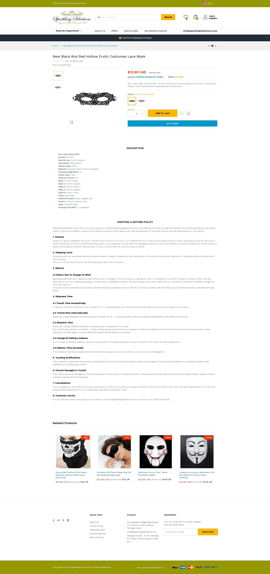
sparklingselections (149, 77)
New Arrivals (131, 31)
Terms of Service (98, 533)
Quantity (131, 109)
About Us (100, 31)
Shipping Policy (97, 530)
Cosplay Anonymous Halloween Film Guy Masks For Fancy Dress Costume (197, 474)
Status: (171, 77)
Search (168, 17)
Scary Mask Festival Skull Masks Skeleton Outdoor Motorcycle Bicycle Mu (71, 474)
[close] (266, 37)
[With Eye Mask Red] (142, 101)
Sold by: (132, 77)
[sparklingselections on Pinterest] (63, 520)
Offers (114, 31)
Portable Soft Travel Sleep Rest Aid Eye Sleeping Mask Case (114, 473)
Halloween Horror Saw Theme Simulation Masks (152, 473)
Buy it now (172, 123)
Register (213, 18)
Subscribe (207, 531)
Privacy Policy (96, 526)
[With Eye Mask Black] (132, 101)
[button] (68, 61)
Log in (212, 16)
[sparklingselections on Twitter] (58, 520)
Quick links (96, 514)
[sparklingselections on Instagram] (68, 520)
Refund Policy (96, 537)
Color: (141, 94)
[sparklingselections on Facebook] (54, 520)
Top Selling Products (155, 31)
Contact (131, 514)
